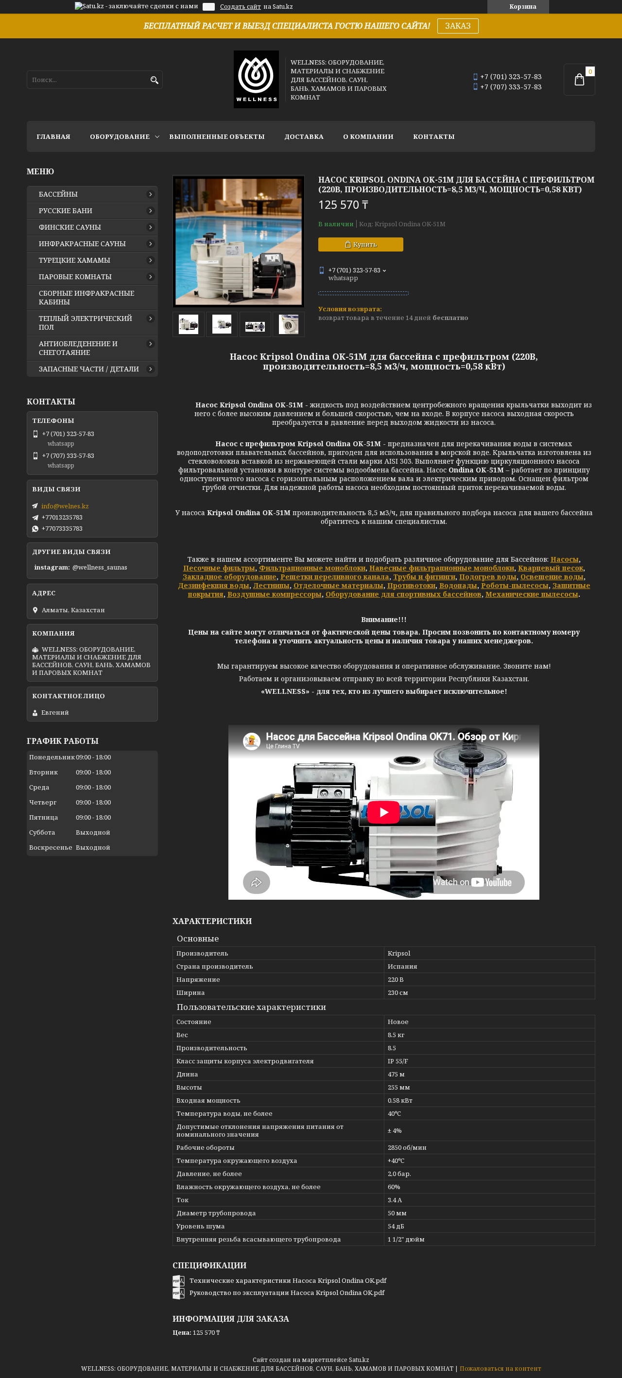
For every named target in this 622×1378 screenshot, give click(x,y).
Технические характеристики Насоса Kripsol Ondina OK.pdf (288, 1280)
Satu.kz (359, 1360)
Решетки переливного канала (334, 576)
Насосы (565, 559)
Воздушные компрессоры (274, 594)
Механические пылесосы (531, 594)
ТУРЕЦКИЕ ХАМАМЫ (74, 260)
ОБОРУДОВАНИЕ (120, 136)
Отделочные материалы (338, 585)
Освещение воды (552, 576)
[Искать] (154, 80)
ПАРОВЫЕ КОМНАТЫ (75, 276)
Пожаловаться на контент (500, 1368)
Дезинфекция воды (213, 585)
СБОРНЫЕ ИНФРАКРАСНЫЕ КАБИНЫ (86, 297)
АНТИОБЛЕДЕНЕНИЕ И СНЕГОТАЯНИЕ (78, 348)
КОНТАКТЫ (434, 136)
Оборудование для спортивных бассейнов (404, 594)
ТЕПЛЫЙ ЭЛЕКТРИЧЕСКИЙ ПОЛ (85, 323)
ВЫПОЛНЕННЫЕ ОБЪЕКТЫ (217, 136)
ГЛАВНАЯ (53, 136)
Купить (365, 244)
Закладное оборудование (229, 576)
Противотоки (411, 585)
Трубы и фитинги (424, 576)
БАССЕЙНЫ (58, 194)
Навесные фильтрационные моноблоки (441, 567)
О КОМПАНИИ (368, 136)
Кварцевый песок (550, 567)
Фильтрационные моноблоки (312, 567)
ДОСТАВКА (304, 136)
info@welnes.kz (65, 506)
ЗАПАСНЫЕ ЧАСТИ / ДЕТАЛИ (89, 369)
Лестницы (271, 585)
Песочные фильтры (219, 567)
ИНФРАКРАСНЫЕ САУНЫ (82, 243)
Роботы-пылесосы (515, 585)
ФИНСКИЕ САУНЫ (70, 227)
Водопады (458, 585)
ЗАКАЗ (458, 25)
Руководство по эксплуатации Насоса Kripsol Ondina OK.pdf (287, 1292)
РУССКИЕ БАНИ (65, 210)
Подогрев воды (488, 576)
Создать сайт (240, 6)
